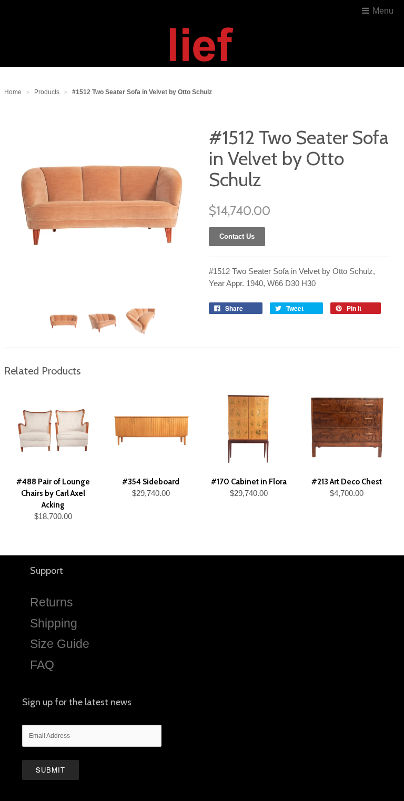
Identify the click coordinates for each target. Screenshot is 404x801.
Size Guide (59, 644)
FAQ (42, 665)
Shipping (53, 623)
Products (46, 92)
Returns (51, 602)
